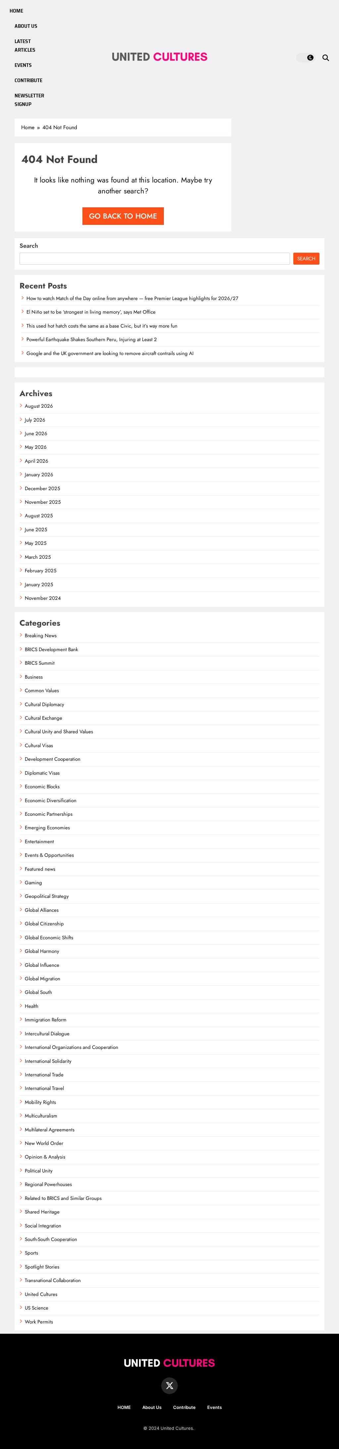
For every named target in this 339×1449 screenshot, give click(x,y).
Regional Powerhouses (48, 1184)
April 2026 (36, 461)
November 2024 (43, 598)
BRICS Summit (40, 663)
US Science (36, 1308)
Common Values (42, 690)
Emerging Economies (47, 827)
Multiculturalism (41, 1115)
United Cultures (41, 1294)
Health (31, 1006)
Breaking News (41, 635)
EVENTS (23, 65)
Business (34, 677)
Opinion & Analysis (45, 1157)
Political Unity (39, 1170)
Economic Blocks (42, 786)
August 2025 (39, 515)
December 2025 (42, 488)
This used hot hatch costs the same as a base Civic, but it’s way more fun (101, 326)
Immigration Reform (46, 1019)
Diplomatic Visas (42, 773)
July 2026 (35, 420)
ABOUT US (26, 26)
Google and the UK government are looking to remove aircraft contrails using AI (110, 353)
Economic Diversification (50, 800)
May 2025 (35, 543)
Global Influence (42, 965)
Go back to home (123, 216)
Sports (31, 1253)
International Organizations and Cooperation (71, 1047)
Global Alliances (42, 910)
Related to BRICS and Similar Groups (63, 1198)
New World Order (44, 1143)
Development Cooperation (52, 759)
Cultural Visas (39, 745)
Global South (38, 992)
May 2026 (36, 447)
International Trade (44, 1074)
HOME (16, 11)
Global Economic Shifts (49, 937)
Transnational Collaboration (53, 1280)
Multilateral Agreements (49, 1129)
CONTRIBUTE (28, 80)
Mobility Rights (40, 1102)
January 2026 (39, 474)
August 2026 (39, 406)
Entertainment (39, 841)
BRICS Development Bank (51, 649)
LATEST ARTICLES (25, 45)
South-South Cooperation (51, 1239)
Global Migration (42, 978)
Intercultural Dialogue (47, 1033)
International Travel (44, 1088)
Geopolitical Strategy (47, 896)
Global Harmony (42, 951)
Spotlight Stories (42, 1266)
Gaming (33, 882)
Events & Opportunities (49, 855)
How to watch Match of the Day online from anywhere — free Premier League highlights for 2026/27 (132, 298)
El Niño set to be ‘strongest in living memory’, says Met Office (91, 312)
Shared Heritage (42, 1212)
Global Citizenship (44, 923)
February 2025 (40, 570)
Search (29, 245)
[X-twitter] (169, 1385)
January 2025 (39, 584)
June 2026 (36, 433)
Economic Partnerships (49, 814)
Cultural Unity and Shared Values (59, 731)
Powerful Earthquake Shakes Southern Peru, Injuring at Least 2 (91, 339)
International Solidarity (48, 1061)
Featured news (40, 869)
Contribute (184, 1407)
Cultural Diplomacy (44, 704)
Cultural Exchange (43, 718)
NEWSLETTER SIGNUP (29, 99)
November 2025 (43, 502)
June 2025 (36, 529)
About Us (152, 1407)
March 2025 (38, 557)
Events (214, 1407)
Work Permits (39, 1321)
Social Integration (43, 1225)
